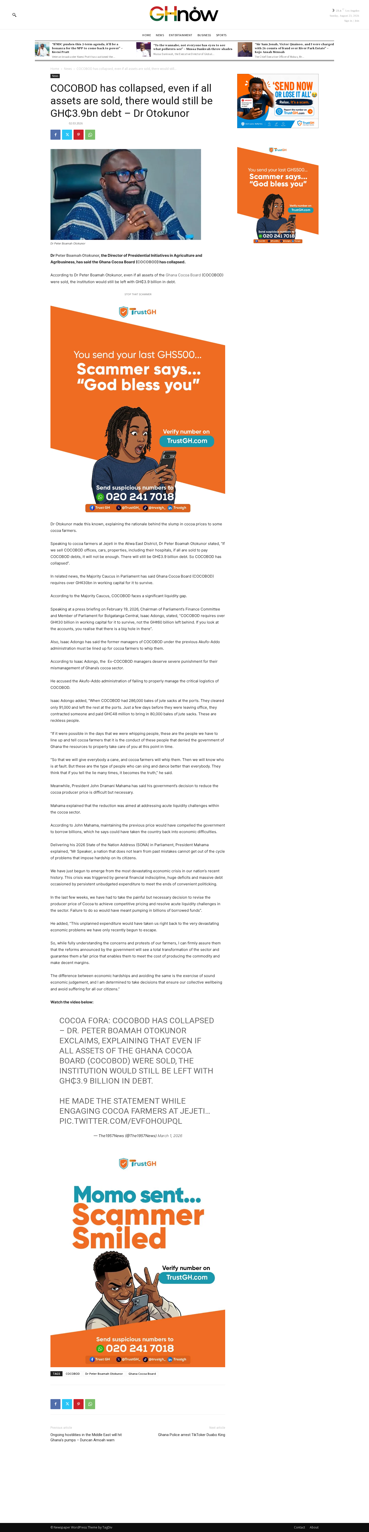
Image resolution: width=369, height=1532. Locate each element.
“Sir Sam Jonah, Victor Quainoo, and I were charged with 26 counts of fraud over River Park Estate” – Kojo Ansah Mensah (294, 48)
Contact (299, 1527)
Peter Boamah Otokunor (77, 255)
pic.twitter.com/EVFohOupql (120, 1121)
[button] (14, 14)
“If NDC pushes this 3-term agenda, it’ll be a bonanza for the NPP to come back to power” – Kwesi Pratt (87, 48)
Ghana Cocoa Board (183, 275)
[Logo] (184, 15)
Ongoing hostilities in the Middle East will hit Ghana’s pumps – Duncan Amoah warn (86, 1437)
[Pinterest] (79, 135)
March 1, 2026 (170, 1135)
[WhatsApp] (90, 135)
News (68, 69)
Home (54, 69)
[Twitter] (67, 135)
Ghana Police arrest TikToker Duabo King (191, 1435)
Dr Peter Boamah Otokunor (104, 1373)
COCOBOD (147, 262)
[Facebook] (55, 135)
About (314, 1527)
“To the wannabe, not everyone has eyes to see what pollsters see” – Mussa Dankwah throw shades (192, 47)
